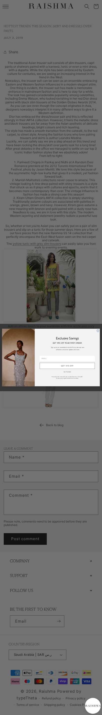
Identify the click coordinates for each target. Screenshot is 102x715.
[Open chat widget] (93, 706)
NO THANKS (67, 372)
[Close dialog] (98, 331)
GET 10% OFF (67, 365)
